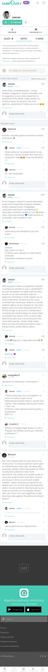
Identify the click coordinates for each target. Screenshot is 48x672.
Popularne (14, 670)
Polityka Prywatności (8, 641)
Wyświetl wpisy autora (38, 79)
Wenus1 (12, 454)
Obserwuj (13, 22)
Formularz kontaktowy (9, 646)
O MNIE (40, 38)
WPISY (24, 38)
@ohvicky (9, 354)
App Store (35, 609)
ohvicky (12, 227)
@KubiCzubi (30, 212)
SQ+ (26, 2)
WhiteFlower (14, 243)
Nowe (4, 670)
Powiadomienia (33, 670)
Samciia (12, 128)
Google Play (17, 609)
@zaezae (8, 247)
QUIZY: (8, 38)
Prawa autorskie (7, 637)
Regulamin (4, 632)
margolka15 (14, 375)
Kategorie (23, 670)
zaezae (11, 83)
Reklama (9, 619)
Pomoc (3, 628)
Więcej (42, 670)
